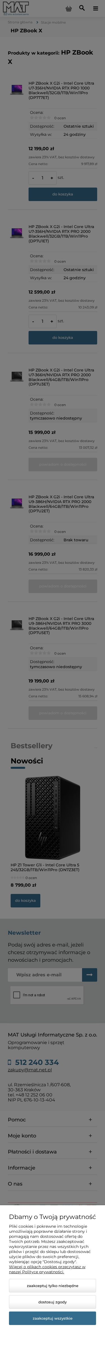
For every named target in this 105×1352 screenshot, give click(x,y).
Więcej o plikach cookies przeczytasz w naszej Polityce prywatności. (47, 1269)
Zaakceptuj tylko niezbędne (52, 1285)
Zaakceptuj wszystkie (53, 1318)
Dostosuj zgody (52, 1302)
